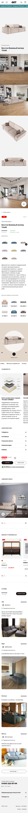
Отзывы (24, 363)
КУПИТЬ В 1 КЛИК (20, 462)
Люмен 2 (4, 565)
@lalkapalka (8, 647)
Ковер (24, 560)
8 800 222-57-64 (21, 2)
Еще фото (24, 204)
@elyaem (7, 605)
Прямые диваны (6, 212)
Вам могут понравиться (13, 363)
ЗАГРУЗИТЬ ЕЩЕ (13, 771)
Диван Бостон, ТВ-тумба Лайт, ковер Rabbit (14, 514)
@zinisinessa (9, 737)
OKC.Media (24, 806)
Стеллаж (4, 563)
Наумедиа (24, 809)
